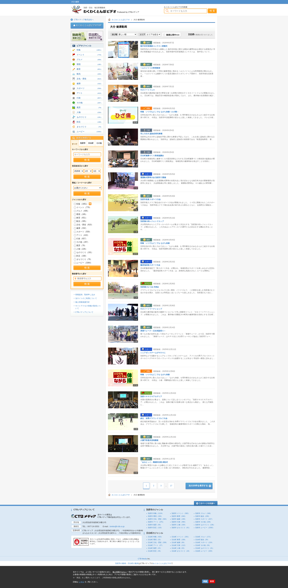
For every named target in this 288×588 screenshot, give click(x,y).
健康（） (81, 228)
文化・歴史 (89, 79)
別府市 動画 (79, 36)
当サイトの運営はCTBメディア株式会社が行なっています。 (115, 516)
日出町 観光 (202, 539)
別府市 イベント (181, 513)
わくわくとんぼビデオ (110, 10)
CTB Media (142, 559)
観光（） (81, 221)
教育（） (81, 218)
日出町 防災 (155, 551)
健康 (89, 83)
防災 (89, 122)
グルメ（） (82, 211)
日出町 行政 (179, 545)
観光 (89, 74)
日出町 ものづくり (204, 548)
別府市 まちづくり (181, 527)
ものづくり (89, 117)
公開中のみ (171, 35)
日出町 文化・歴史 (158, 542)
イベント (89, 55)
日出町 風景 (155, 548)
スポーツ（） (83, 232)
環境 (89, 64)
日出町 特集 (155, 537)
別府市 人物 (179, 525)
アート (89, 93)
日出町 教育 (179, 539)
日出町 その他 (203, 545)
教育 (89, 69)
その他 (89, 103)
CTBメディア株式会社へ (84, 20)
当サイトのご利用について (86, 298)
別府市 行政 (179, 522)
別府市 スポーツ (204, 519)
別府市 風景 (155, 525)
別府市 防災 (155, 527)
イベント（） (83, 207)
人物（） (81, 249)
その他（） (82, 242)
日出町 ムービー (204, 551)
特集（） (82, 204)
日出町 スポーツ (204, 542)
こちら (81, 582)
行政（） (81, 238)
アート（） (82, 235)
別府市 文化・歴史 (158, 519)
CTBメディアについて (84, 312)
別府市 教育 (179, 516)
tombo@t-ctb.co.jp (117, 526)
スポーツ (89, 88)
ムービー (89, 131)
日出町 (91, 143)
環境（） (81, 214)
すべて (74, 144)
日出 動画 (94, 36)
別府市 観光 (202, 516)
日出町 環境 (155, 539)
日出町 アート (155, 545)
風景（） (81, 245)
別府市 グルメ (203, 513)
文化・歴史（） (84, 225)
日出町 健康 (178, 542)
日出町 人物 (178, 548)
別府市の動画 (120, 563)
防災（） (81, 256)
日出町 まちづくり (181, 551)
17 (171, 486)
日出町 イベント (181, 537)
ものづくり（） (84, 252)
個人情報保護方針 (82, 302)
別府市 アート (156, 522)
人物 (89, 112)
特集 (89, 50)
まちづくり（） (84, 259)
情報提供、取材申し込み (85, 295)
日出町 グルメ (203, 537)
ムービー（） (84, 263)
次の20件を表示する (198, 485)
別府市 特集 (156, 513)
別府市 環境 (155, 516)
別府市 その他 (203, 522)
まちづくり (89, 127)
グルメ (89, 59)
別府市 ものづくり (205, 525)
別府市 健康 (179, 519)
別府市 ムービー (204, 527)
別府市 (83, 143)
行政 (89, 98)
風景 (89, 107)
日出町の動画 (133, 563)
